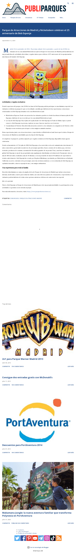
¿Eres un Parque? (23, 531)
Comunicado (14, 198)
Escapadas (51, 17)
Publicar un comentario (20, 523)
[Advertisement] (38, 277)
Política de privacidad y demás (27, 533)
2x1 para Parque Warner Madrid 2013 (22, 358)
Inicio (4, 17)
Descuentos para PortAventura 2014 (22, 445)
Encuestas (28, 17)
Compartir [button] (68, 198)
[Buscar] (68, 3)
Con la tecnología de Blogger (39, 547)
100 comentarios (17, 385)
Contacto (21, 530)
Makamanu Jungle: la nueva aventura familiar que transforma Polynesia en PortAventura (36, 514)
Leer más (71, 366)
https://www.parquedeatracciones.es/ (39, 191)
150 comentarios (17, 366)
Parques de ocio (15, 17)
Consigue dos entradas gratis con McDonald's (27, 377)
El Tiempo (40, 17)
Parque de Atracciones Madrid (31, 198)
